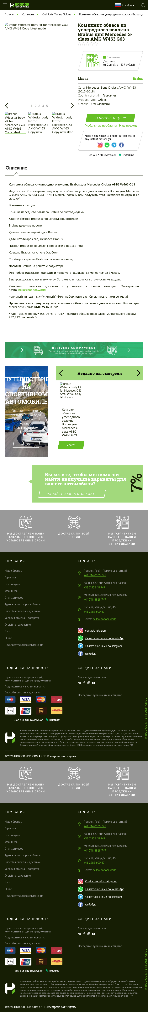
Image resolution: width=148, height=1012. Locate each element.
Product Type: (87, 100)
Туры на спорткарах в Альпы (22, 604)
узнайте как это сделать (72, 493)
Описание (16, 167)
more (26, 444)
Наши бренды (13, 570)
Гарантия (10, 577)
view (71, 444)
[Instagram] (89, 682)
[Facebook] (85, 682)
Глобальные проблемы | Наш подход (111, 125)
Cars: (81, 87)
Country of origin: (90, 95)
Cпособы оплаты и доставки (22, 611)
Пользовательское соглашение (24, 644)
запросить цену (110, 118)
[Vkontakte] (80, 682)
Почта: (100, 619)
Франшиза (11, 590)
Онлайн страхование (18, 624)
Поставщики (12, 584)
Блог (8, 631)
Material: (84, 104)
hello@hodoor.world (32, 289)
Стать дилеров (14, 597)
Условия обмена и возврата (22, 617)
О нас (8, 638)
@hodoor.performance (145, 718)
